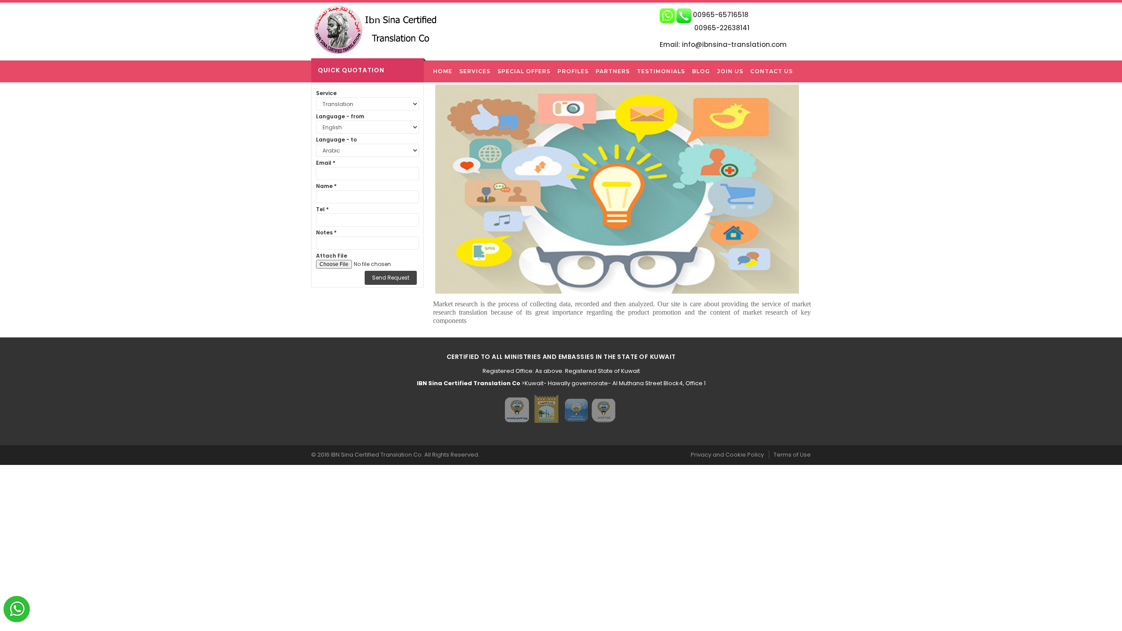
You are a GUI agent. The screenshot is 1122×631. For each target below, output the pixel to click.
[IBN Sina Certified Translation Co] (379, 29)
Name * (326, 186)
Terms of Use (792, 454)
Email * (325, 163)
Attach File (331, 255)
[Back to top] (1113, 615)
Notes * (326, 232)
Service (326, 93)
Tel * (322, 209)
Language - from (340, 116)
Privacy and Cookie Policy (727, 454)
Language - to (336, 139)
